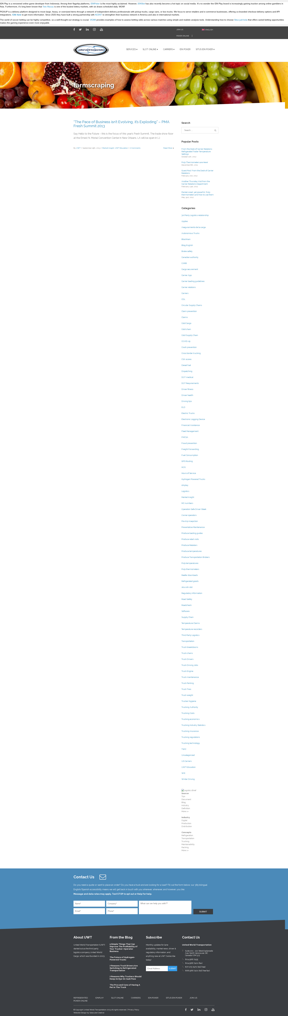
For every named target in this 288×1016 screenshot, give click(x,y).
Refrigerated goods (190, 581)
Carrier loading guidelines (193, 281)
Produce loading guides (192, 533)
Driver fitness (187, 389)
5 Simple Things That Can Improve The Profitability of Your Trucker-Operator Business (123, 947)
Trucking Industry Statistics (193, 725)
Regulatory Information (192, 593)
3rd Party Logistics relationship (195, 215)
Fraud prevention (189, 443)
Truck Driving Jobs (190, 665)
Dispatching (187, 371)
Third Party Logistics (190, 635)
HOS (184, 467)
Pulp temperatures (190, 563)
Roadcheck (187, 605)
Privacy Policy (133, 1010)
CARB (184, 263)
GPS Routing (187, 461)
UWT (78, 148)
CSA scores (186, 359)
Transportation (188, 641)
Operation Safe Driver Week (194, 509)
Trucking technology (191, 743)
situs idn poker (204, 49)
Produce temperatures (192, 551)
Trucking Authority (190, 707)
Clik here (16, 14)
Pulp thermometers (190, 569)
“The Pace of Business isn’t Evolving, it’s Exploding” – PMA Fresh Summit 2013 (121, 124)
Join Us (179, 29)
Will (183, 773)
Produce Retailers (189, 545)
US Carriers (187, 761)
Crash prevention (189, 347)
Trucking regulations (191, 737)
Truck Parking (188, 683)
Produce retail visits (190, 539)
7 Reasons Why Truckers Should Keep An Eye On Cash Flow (125, 977)
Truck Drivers (187, 659)
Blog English (187, 245)
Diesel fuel (186, 365)
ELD (183, 407)
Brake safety (187, 251)
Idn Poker (185, 49)
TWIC (184, 749)
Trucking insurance (190, 731)
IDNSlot (141, 3)
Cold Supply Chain (190, 335)
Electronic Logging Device (193, 419)
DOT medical (187, 377)
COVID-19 (186, 341)
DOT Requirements (190, 383)
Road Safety (187, 599)
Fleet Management (190, 431)
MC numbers (187, 503)
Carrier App (187, 275)
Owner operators (189, 515)
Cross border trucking (191, 353)
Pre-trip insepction (190, 521)
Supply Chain (188, 617)
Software (185, 611)
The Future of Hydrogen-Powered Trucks (122, 958)
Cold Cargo (186, 323)
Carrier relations (189, 287)
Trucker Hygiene (189, 701)
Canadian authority (190, 257)
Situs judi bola (240, 20)
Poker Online (182, 36)
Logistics (185, 491)
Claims (185, 317)
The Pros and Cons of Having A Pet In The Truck (125, 986)
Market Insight (108, 148)
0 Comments (135, 148)
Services (131, 49)
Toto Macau (48, 6)
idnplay (185, 485)
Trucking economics (191, 719)
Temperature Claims (191, 623)
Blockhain (186, 239)
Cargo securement (190, 269)
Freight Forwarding (190, 449)
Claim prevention (189, 311)
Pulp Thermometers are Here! (195, 162)
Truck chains (187, 653)
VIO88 (93, 20)
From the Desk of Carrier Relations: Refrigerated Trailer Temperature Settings (197, 151)
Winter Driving (188, 779)
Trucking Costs (188, 713)
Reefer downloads (190, 575)
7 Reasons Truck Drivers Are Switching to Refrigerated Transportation (124, 968)
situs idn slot (187, 587)
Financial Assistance (191, 425)
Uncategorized (188, 755)
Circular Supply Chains (192, 305)
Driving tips (187, 401)
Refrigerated (81, 998)
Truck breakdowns (190, 647)
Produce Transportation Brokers (196, 557)
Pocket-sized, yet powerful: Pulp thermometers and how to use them (198, 193)
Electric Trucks (188, 413)
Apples (185, 221)
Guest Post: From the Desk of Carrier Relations (197, 171)
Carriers (168, 49)
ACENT (98, 14)
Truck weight (187, 695)
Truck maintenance (190, 677)
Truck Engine (187, 671)
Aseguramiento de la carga (194, 227)
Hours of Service (189, 473)
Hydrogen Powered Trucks (193, 479)
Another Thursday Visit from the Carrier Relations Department (196, 182)
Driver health (187, 395)
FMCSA (185, 437)
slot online (149, 49)
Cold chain (186, 329)
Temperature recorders (192, 629)
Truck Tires (186, 689)
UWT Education (121, 148)
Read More (167, 148)
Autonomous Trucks (190, 233)
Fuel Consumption (190, 455)
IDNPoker (95, 3)
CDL (183, 299)
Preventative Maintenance (193, 527)
